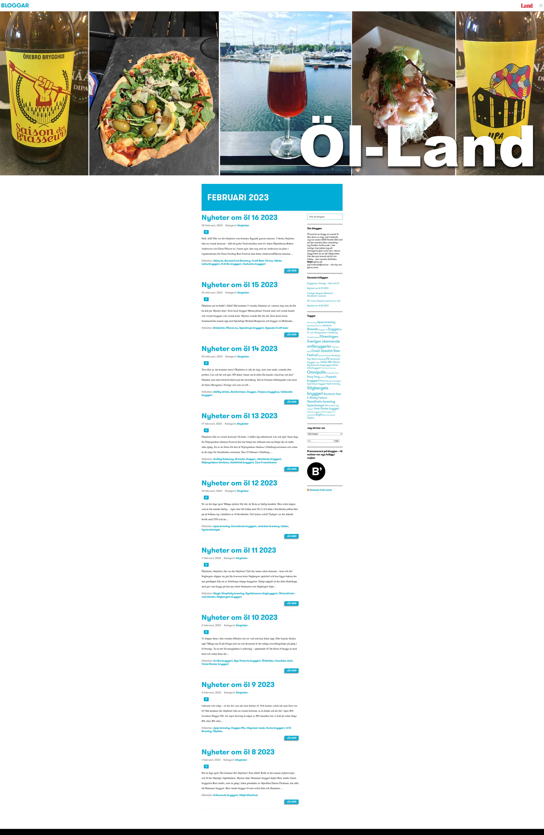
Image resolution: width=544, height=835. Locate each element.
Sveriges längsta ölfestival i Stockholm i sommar (320, 294)
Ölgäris (310, 418)
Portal (322, 381)
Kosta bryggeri (275, 728)
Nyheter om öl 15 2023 (240, 284)
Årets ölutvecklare (329, 415)
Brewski (240, 459)
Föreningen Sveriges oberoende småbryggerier (323, 341)
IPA (327, 358)
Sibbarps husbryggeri (333, 381)
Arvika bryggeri (222, 660)
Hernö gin (335, 355)
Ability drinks (221, 391)
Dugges (251, 391)
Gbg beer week (256, 728)
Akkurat (218, 260)
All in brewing (312, 323)
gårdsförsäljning (325, 356)
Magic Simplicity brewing (228, 593)
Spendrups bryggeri (251, 327)
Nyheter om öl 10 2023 (240, 617)
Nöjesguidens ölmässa (215, 462)
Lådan (284, 526)
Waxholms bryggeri (314, 412)
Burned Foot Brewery (237, 260)
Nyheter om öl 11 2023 (239, 550)
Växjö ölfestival (248, 795)
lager (318, 362)
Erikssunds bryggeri (225, 795)
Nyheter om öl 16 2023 (240, 217)
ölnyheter (243, 225)
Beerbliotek (311, 326)
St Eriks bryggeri (231, 264)
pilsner (322, 377)
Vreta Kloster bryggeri (215, 664)
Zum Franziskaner (266, 462)
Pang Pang (313, 376)
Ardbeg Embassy (223, 459)
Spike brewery (333, 383)
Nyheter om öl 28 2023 (318, 305)
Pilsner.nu (232, 327)
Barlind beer (238, 391)
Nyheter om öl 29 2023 (317, 288)
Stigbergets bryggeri (229, 596)
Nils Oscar (334, 362)
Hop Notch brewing (316, 359)
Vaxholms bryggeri (254, 264)
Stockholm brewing (321, 401)
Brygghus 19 (323, 330)
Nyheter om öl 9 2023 (238, 684)
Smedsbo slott (283, 660)
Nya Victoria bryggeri (247, 660)
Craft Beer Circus (262, 260)
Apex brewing (221, 526)
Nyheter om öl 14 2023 (240, 348)
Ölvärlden (268, 660)
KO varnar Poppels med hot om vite (323, 300)
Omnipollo (316, 372)
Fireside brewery (313, 337)
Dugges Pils (238, 728)
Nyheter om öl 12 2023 (239, 482)
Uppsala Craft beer (276, 327)
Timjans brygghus (268, 391)
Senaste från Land (321, 490)
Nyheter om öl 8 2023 (238, 751)
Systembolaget (211, 529)
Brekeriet (219, 327)
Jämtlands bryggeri (269, 459)
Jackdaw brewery (268, 526)
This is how (330, 405)
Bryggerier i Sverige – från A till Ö (323, 283)
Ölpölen (217, 731)
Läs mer (292, 270)
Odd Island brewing (328, 368)
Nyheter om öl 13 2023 (240, 415)
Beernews (319, 326)
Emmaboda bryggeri (243, 526)
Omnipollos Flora (333, 373)
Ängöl (319, 414)
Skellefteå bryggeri (242, 462)
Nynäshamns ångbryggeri (261, 593)
